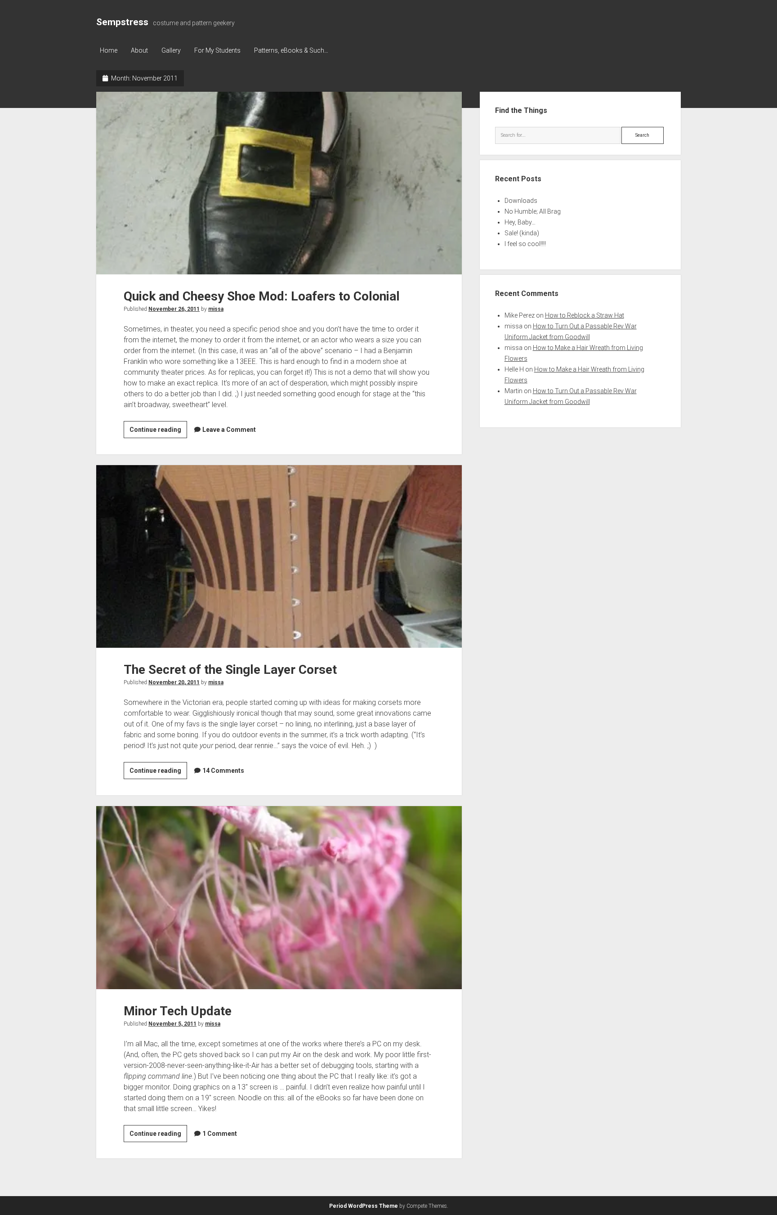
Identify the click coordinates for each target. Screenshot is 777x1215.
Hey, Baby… (520, 222)
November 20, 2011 (174, 682)
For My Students (217, 50)
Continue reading (158, 432)
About (139, 50)
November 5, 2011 (172, 1024)
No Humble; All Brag (533, 211)
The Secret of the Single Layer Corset (279, 556)
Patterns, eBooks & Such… (291, 50)
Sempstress (122, 22)
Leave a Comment (229, 429)
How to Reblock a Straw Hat (584, 315)
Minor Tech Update (279, 897)
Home (108, 50)
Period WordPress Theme (363, 1206)
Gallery (171, 50)
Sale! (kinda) (522, 233)
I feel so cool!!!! (525, 243)
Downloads (521, 200)
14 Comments (223, 770)
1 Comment (219, 1133)
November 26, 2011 (174, 309)
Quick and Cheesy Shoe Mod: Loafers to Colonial (279, 183)
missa (215, 309)
